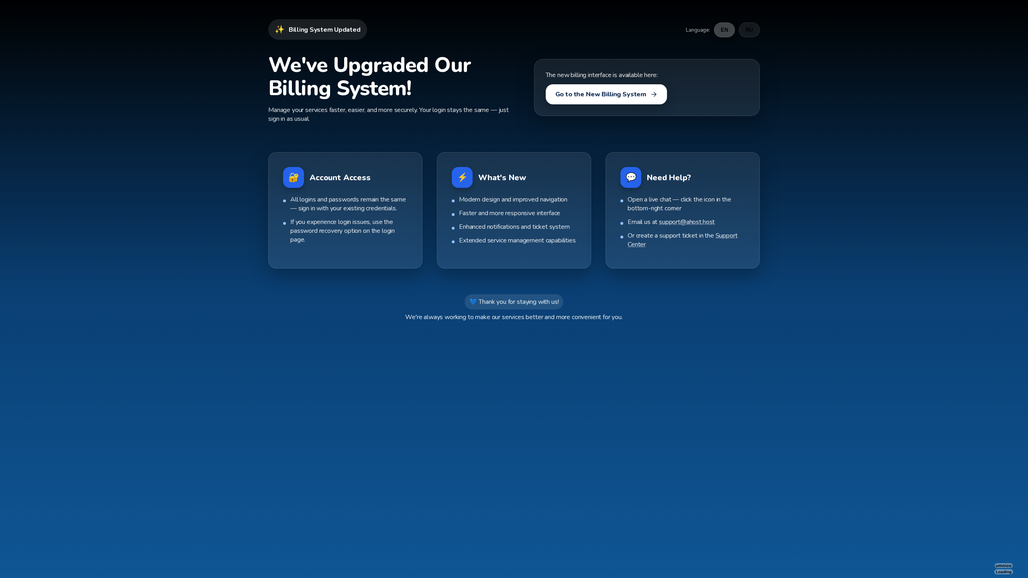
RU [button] (749, 30)
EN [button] (724, 30)
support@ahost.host (687, 222)
